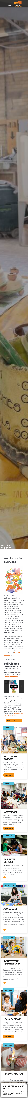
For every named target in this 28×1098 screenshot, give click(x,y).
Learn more (4, 983)
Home (2, 545)
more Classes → (13, 720)
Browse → (9, 775)
